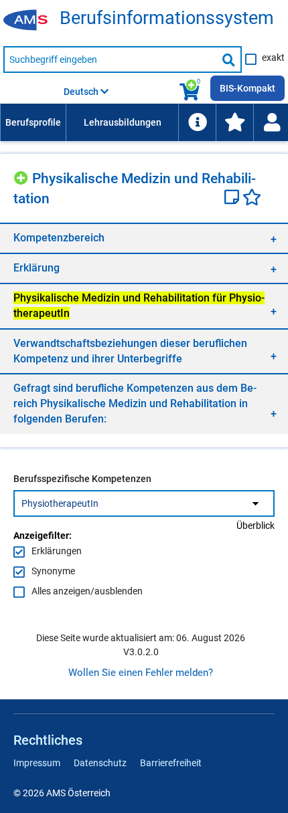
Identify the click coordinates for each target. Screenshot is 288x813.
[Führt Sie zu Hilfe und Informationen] (197, 122)
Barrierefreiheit (171, 763)
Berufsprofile (33, 122)
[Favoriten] (251, 199)
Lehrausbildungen (122, 122)
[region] (144, 238)
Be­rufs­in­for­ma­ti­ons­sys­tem (167, 18)
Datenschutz (100, 763)
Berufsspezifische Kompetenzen (82, 478)
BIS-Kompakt (247, 88)
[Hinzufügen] (22, 176)
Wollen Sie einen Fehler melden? (140, 673)
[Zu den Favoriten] (234, 122)
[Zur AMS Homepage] (30, 20)
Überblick (255, 525)
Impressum (36, 763)
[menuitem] (33, 122)
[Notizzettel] (233, 199)
